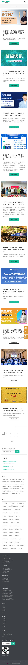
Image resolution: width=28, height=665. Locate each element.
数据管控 (11, 532)
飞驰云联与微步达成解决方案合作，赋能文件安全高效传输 (13, 203)
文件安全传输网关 (5, 561)
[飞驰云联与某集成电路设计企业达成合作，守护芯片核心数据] (14, 57)
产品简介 (3, 606)
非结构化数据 (13, 548)
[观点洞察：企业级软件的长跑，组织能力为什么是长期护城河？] (14, 316)
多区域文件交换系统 (6, 568)
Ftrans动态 (4, 622)
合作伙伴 (3, 620)
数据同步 (11, 526)
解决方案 (11, 542)
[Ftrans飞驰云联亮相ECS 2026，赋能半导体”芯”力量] (14, 356)
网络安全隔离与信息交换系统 (7, 560)
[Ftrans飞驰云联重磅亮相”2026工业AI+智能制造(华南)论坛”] (14, 233)
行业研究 (3, 623)
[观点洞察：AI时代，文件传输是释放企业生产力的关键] (14, 99)
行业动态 (3, 624)
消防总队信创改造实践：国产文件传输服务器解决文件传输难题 (14, 491)
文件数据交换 (13, 539)
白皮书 (3, 612)
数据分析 (18, 522)
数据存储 (17, 526)
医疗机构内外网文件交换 (7, 598)
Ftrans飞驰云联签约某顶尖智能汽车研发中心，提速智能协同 (13, 291)
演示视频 (3, 609)
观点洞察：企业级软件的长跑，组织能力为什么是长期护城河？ (13, 332)
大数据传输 (10, 516)
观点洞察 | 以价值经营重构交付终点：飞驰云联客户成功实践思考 (13, 33)
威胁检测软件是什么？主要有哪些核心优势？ (11, 493)
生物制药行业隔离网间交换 (7, 595)
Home (12, 6)
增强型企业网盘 (5, 579)
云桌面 (9, 506)
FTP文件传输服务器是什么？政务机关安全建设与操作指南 (14, 488)
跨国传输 (17, 542)
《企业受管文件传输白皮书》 (8, 469)
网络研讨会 (4, 610)
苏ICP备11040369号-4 (14, 662)
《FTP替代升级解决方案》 (7, 466)
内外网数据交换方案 (7, 509)
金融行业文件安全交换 (6, 593)
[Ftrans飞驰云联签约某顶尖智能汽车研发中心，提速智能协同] (14, 276)
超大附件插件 (4, 572)
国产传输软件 (17, 513)
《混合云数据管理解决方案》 (8, 464)
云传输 (4, 506)
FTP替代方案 (11, 503)
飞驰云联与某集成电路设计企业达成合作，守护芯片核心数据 (13, 73)
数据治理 (5, 532)
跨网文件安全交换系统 (6, 558)
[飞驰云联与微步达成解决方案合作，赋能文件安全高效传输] (14, 188)
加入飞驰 (3, 626)
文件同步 (17, 535)
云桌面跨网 (15, 506)
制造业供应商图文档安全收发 (7, 599)
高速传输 (20, 548)
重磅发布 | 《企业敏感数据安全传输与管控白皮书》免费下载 (13, 157)
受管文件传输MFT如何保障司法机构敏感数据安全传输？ (13, 479)
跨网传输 (5, 545)
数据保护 (12, 522)
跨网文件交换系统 (20, 545)
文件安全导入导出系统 (6, 563)
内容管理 (5, 513)
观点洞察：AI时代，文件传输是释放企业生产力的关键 (13, 114)
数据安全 (5, 529)
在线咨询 (25, 328)
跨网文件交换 (11, 545)
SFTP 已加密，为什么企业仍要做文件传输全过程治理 (13, 484)
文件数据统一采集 (5, 571)
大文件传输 (17, 516)
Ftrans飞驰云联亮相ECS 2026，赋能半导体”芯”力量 (13, 371)
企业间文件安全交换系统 (7, 569)
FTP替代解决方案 (20, 503)
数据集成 (5, 535)
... (17, 436)
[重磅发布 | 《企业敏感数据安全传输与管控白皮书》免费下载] (14, 141)
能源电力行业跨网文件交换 (7, 596)
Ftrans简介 (4, 618)
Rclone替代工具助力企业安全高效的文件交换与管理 (12, 486)
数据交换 (11, 519)
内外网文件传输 (17, 509)
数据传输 (17, 519)
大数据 (4, 516)
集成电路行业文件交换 (6, 590)
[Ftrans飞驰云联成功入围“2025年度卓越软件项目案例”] (14, 394)
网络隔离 (5, 542)
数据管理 (17, 532)
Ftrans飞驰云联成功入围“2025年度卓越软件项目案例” (13, 409)
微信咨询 (25, 337)
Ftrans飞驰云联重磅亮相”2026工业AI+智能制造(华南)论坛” (14, 249)
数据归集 (11, 529)
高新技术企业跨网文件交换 (7, 592)
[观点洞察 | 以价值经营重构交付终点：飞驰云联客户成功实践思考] (14, 17)
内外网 (21, 506)
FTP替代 (5, 503)
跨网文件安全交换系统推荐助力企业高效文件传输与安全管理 (14, 481)
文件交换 (11, 535)
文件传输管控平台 (5, 581)
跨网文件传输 (5, 548)
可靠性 (10, 513)
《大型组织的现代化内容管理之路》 (9, 461)
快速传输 (5, 519)
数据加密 (5, 526)
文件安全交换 (5, 539)
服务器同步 (21, 539)
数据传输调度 (5, 522)
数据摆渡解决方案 (18, 529)
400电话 (25, 333)
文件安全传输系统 (5, 578)
